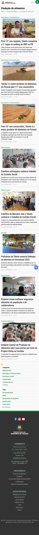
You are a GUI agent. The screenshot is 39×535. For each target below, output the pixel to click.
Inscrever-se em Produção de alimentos (2, 364)
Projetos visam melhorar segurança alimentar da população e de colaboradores (17, 302)
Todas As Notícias (12, 11)
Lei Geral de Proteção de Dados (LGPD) (19, 479)
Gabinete (4, 233)
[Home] (7, 3)
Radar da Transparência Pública (19, 484)
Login (19, 505)
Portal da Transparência (19, 474)
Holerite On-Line (19, 502)
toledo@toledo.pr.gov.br (19, 458)
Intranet (19, 510)
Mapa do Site (19, 507)
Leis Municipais (19, 481)
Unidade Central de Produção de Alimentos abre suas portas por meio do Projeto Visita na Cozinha (19, 348)
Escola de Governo (19, 497)
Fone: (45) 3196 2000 (19, 453)
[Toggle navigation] (32, 3)
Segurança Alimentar (7, 321)
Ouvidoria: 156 (19, 455)
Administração (5, 147)
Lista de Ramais (19, 499)
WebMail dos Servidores (19, 494)
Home (3, 11)
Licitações (19, 476)
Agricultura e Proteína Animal (10, 17)
